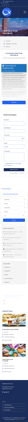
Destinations (7, 270)
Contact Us (7, 282)
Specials (6, 274)
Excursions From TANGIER (7, 360)
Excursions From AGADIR (10, 329)
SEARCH (14, 220)
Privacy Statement (8, 165)
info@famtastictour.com (7, 383)
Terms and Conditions (9, 407)
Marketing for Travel (19, 419)
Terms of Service (15, 163)
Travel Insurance (7, 404)
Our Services (7, 267)
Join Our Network (8, 278)
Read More (14, 102)
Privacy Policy (7, 409)
